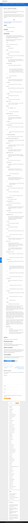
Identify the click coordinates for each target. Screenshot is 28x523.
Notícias (10, 462)
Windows (10, 482)
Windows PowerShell (12, 486)
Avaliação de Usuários (12, 414)
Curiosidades (11, 420)
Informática (6, 363)
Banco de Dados (11, 416)
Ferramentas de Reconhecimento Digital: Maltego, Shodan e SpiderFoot (13, 512)
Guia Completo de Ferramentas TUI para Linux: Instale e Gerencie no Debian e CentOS (13, 505)
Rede (10, 472)
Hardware (10, 439)
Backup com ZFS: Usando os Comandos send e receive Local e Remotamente (13, 509)
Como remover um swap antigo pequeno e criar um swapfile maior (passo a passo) (13, 518)
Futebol (10, 437)
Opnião (10, 463)
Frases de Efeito (11, 430)
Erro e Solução (11, 427)
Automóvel (10, 413)
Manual (10, 456)
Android (10, 410)
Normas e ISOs (11, 460)
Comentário (5, 375)
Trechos (10, 476)
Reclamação (10, 470)
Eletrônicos (10, 426)
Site (4, 392)
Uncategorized (11, 479)
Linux (8, 363)
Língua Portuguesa (11, 450)
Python (10, 469)
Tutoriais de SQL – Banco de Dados (13, 497)
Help (9, 440)
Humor (10, 443)
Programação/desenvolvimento (13, 466)
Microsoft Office (11, 459)
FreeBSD (10, 433)
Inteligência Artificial (12, 449)
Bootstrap (10, 417)
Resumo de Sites (11, 473)
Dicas (10, 423)
